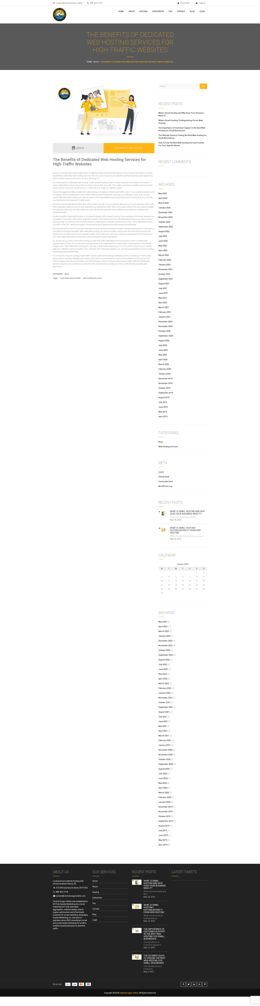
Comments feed (165, 481)
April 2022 (162, 250)
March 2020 (163, 364)
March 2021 (163, 307)
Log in (161, 472)
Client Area (184, 3)
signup (202, 3)
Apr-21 (80, 148)
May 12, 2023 (149, 947)
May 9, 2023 (149, 972)
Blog (192, 11)
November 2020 (165, 326)
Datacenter (158, 11)
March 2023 (163, 203)
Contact (181, 11)
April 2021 (162, 303)
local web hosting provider (87, 243)
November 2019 (165, 383)
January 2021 (164, 317)
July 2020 (162, 345)
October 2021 (164, 274)
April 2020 (162, 359)
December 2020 (165, 322)
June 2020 (163, 350)
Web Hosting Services (92, 278)
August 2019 (163, 397)
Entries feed (163, 477)
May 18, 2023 (175, 520)
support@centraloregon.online (69, 3)
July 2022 (162, 236)
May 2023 (162, 193)
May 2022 (162, 246)
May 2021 (162, 298)
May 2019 (162, 412)
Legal (202, 11)
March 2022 (163, 255)
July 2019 (162, 402)
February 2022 (164, 260)
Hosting (143, 11)
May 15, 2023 (175, 539)
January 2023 (164, 208)
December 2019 (165, 378)
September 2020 (165, 336)
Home (121, 11)
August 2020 (163, 340)
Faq (170, 11)
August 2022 (163, 231)
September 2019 (165, 393)
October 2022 (164, 222)
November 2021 (165, 269)
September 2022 (165, 227)
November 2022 (165, 217)
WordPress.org (165, 486)
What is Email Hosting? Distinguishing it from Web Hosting (185, 530)
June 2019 (163, 407)
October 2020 (164, 331)
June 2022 (163, 241)
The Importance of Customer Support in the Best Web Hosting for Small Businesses (154, 934)
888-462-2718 (96, 3)
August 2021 (163, 284)
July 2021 (162, 288)
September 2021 (165, 279)
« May (160, 596)
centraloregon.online (128, 993)
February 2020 (164, 369)
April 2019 (162, 416)
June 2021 (163, 293)
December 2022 (165, 212)
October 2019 (164, 388)
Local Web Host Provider (70, 278)
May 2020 (162, 355)
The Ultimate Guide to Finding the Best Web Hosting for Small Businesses (154, 959)
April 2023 (162, 198)
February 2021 (164, 312)
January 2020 (164, 374)
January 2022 (164, 265)
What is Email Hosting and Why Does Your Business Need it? (187, 512)
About (132, 11)
